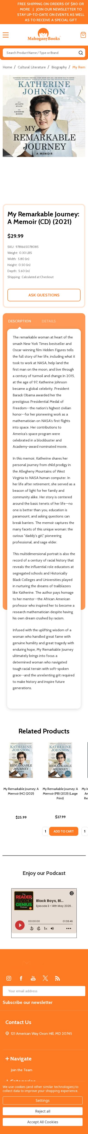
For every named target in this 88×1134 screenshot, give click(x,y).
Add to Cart (64, 831)
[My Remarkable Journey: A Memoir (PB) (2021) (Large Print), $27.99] (60, 760)
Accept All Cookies (42, 1121)
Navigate (21, 1058)
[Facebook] (21, 978)
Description (19, 321)
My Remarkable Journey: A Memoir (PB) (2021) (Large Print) (60, 793)
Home (7, 67)
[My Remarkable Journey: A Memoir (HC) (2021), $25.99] (21, 760)
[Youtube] (33, 978)
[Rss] (57, 978)
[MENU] (6, 35)
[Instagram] (9, 978)
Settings (43, 1100)
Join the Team (21, 1070)
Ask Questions (44, 295)
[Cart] (83, 35)
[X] (45, 978)
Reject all (42, 1111)
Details (49, 321)
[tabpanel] (21, 790)
